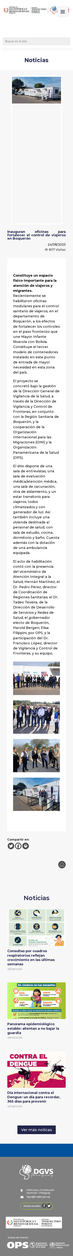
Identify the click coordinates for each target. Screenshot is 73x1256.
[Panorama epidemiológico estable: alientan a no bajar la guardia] (36, 1016)
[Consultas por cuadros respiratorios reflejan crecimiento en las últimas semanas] (36, 943)
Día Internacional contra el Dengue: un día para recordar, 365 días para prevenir (33, 1097)
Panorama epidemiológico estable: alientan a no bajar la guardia (33, 1028)
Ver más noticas (36, 1130)
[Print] (25, 846)
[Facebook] (18, 846)
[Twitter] (11, 846)
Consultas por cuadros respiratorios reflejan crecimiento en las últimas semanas (31, 957)
